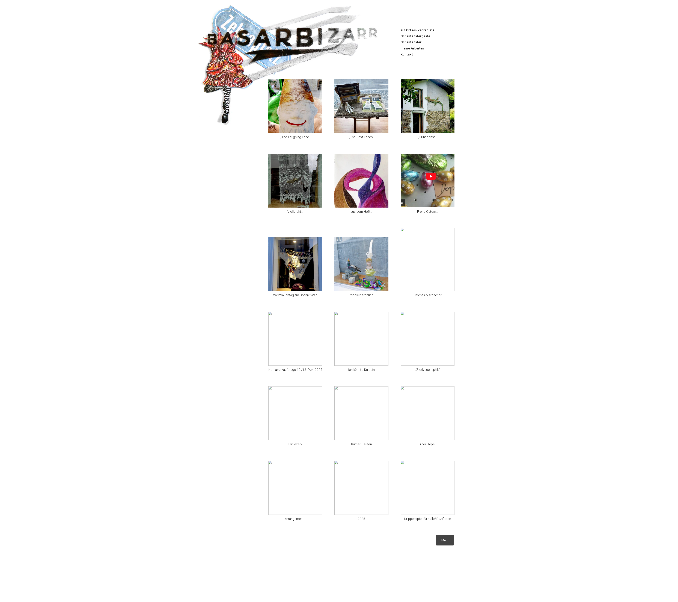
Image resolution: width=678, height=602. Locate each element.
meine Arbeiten (412, 48)
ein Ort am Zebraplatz (418, 30)
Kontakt (407, 54)
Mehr (445, 540)
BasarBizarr (206, 31)
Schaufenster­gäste (415, 36)
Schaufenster (411, 42)
